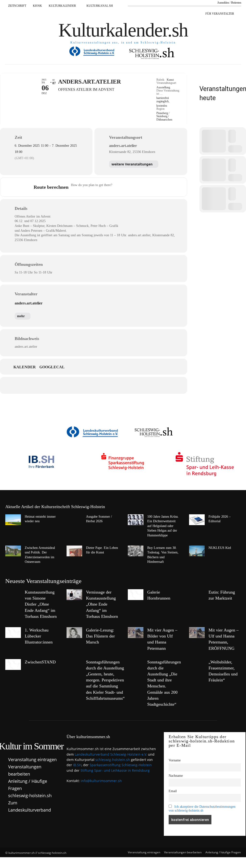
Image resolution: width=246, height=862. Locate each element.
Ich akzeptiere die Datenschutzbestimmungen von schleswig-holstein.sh (202, 808)
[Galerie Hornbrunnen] (135, 594)
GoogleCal (52, 367)
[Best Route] (119, 187)
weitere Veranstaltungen (132, 164)
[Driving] (128, 187)
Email (173, 791)
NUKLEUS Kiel (220, 548)
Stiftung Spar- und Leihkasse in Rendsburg (115, 770)
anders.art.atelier (29, 303)
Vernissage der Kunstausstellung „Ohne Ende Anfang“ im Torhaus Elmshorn (102, 604)
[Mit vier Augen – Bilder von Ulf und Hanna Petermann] (135, 632)
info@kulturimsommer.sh (101, 780)
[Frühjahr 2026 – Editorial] (197, 519)
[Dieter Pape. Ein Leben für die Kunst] (74, 551)
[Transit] (137, 187)
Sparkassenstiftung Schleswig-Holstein (121, 765)
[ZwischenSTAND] (13, 664)
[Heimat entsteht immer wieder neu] (13, 519)
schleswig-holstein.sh (112, 759)
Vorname (175, 760)
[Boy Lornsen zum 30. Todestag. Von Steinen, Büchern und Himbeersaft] (135, 551)
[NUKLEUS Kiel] (197, 551)
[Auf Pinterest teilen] (93, 385)
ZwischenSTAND (40, 662)
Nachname (176, 775)
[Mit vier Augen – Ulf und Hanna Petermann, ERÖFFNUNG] (197, 632)
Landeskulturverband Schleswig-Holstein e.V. (111, 754)
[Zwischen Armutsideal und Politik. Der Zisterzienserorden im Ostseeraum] (13, 551)
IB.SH (77, 765)
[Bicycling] (156, 187)
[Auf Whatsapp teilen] (105, 385)
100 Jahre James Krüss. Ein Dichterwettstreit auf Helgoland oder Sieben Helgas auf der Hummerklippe (163, 526)
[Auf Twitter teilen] (69, 385)
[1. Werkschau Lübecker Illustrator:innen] (13, 632)
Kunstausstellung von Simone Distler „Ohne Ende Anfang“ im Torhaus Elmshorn (41, 604)
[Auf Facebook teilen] (57, 385)
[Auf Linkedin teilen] (81, 385)
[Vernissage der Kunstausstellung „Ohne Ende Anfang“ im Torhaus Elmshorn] (74, 594)
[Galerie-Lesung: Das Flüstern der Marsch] (74, 632)
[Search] (203, 121)
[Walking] (147, 187)
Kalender (24, 367)
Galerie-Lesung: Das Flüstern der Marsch (100, 636)
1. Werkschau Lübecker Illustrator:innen (39, 636)
